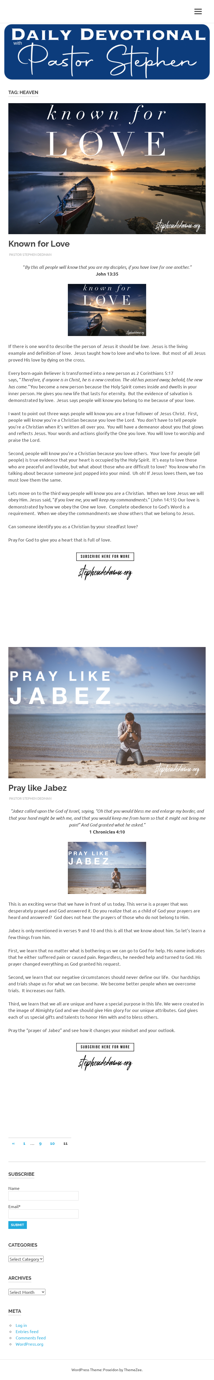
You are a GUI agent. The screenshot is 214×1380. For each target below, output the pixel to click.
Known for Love (39, 243)
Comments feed (31, 1337)
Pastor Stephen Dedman (30, 254)
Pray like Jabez (37, 788)
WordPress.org (29, 1343)
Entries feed (27, 1331)
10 (52, 1143)
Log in (21, 1325)
